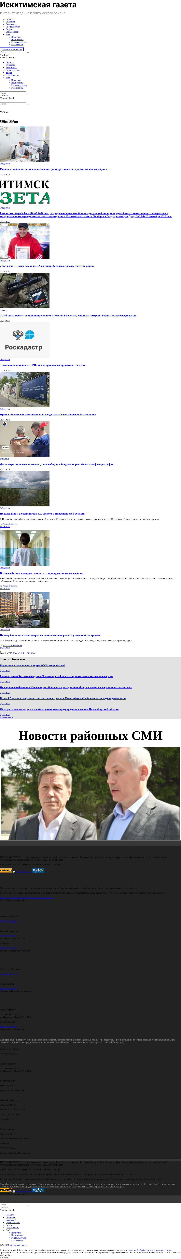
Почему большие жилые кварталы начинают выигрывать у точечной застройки (50, 635)
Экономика (11, 24)
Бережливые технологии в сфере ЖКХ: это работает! (32, 665)
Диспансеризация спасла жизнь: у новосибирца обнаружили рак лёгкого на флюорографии (57, 464)
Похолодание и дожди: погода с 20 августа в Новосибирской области (42, 513)
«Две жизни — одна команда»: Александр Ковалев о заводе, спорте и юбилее (47, 265)
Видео (9, 29)
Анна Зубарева (10, 524)
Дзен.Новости (12, 32)
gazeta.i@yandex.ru (9, 974)
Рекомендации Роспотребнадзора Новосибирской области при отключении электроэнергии (56, 676)
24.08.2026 (5, 671)
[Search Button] (28, 52)
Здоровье (4, 458)
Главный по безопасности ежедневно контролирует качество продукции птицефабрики (53, 169)
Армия (3, 310)
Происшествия (13, 27)
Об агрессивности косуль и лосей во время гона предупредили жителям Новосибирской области (59, 709)
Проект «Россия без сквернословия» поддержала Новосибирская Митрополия (48, 414)
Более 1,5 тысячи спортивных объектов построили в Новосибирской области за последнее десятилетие (63, 698)
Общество (10, 21)
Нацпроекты (17, 39)
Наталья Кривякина (12, 645)
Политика (16, 37)
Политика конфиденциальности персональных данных (26, 897)
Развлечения (17, 44)
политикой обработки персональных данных (149, 1250)
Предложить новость (12, 49)
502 (29, 653)
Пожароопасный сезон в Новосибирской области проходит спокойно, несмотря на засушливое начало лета (66, 687)
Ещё (8, 34)
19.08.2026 (5, 526)
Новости (10, 19)
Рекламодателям (19, 42)
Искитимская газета (17, 1245)
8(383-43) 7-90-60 (8, 921)
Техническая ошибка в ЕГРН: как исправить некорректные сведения (42, 365)
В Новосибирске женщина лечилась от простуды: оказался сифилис (42, 573)
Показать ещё (6, 717)
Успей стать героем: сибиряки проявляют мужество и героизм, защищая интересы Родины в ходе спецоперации (69, 315)
